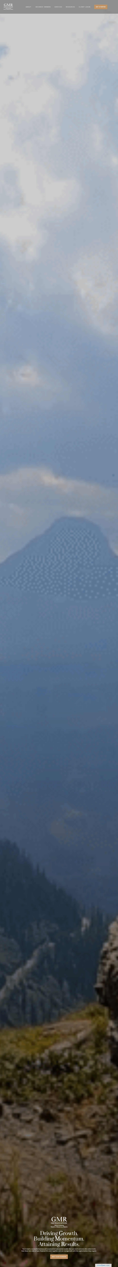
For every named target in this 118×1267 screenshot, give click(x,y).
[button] (29, 6)
